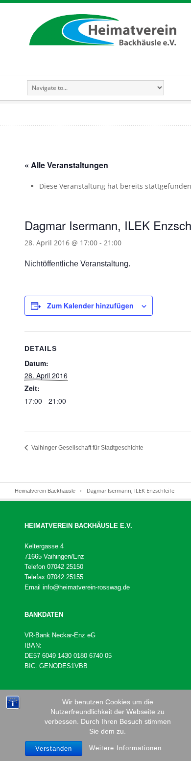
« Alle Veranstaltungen (66, 165)
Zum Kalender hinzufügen (90, 305)
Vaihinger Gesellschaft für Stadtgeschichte (86, 447)
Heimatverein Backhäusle (45, 491)
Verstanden (53, 748)
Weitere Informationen (125, 748)
